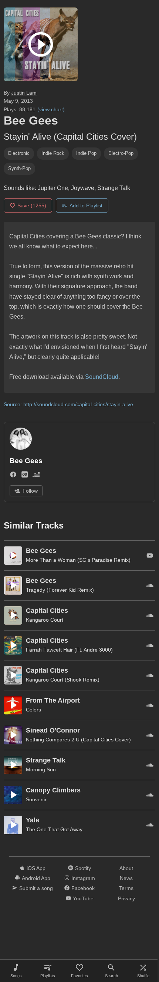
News (126, 878)
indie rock (52, 153)
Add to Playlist (86, 205)
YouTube (83, 898)
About (126, 868)
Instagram (83, 878)
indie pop (86, 153)
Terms (126, 888)
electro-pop (120, 153)
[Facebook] (13, 476)
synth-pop (19, 168)
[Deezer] (36, 476)
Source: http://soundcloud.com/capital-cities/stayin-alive (68, 404)
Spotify (83, 868)
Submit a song (36, 888)
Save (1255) (31, 205)
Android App (36, 878)
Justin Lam (24, 93)
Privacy (126, 898)
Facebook (83, 888)
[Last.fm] (24, 476)
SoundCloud (101, 377)
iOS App (36, 868)
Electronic (19, 153)
